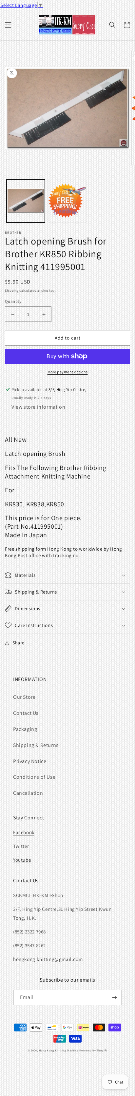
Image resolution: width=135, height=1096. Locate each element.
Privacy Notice (29, 761)
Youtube (22, 860)
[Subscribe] (114, 997)
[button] (8, 25)
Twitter (21, 846)
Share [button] (18, 643)
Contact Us (26, 713)
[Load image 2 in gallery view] (67, 201)
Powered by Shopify (93, 1050)
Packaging (25, 729)
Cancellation (28, 793)
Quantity (13, 301)
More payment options (68, 371)
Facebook (23, 832)
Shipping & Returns (36, 745)
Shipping (12, 290)
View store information (38, 406)
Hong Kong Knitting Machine (59, 1050)
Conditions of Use (34, 776)
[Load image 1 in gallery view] (26, 201)
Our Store (24, 697)
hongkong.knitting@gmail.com (48, 959)
